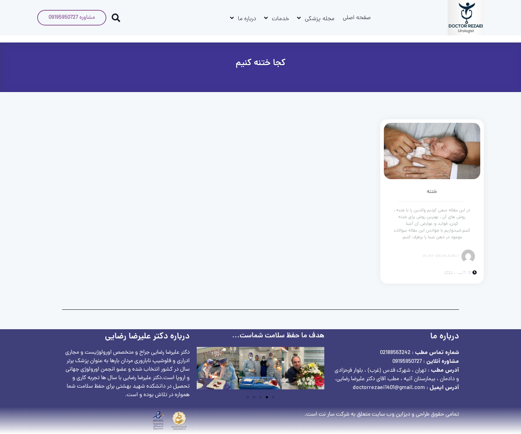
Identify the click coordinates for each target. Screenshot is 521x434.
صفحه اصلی (357, 18)
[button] (204, 369)
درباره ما (247, 19)
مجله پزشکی (319, 19)
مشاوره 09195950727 (72, 17)
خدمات (280, 19)
